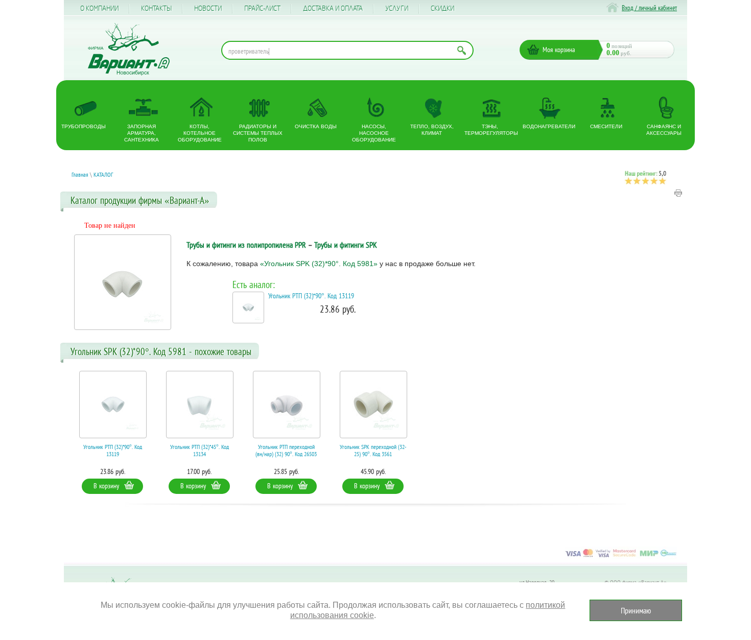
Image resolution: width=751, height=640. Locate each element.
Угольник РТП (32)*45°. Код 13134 (199, 450)
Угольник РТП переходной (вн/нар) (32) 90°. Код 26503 (286, 450)
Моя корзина (559, 49)
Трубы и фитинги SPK (345, 245)
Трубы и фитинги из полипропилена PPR (246, 245)
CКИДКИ (442, 8)
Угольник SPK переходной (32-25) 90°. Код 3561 (373, 450)
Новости (208, 8)
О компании (99, 8)
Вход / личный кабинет (649, 8)
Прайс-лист (262, 8)
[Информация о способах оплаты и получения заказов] (621, 556)
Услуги (396, 8)
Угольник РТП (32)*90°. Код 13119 (311, 296)
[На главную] (129, 49)
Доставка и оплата (333, 8)
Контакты (156, 8)
